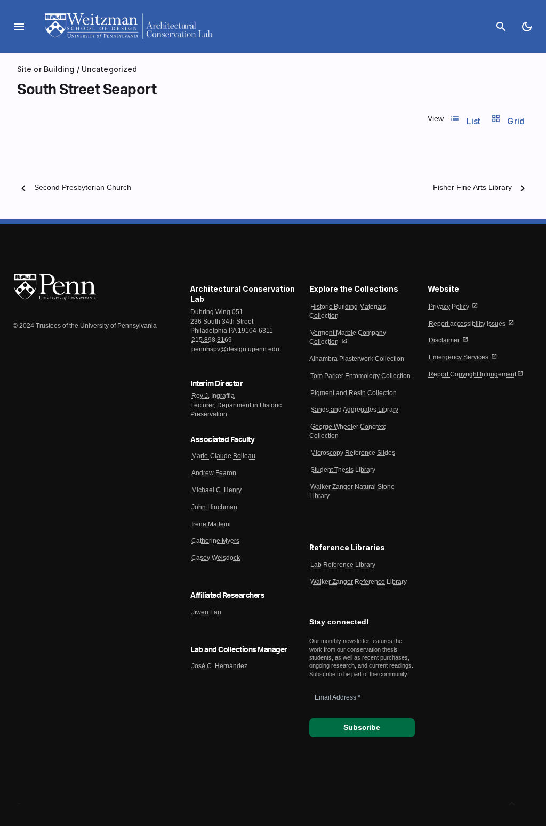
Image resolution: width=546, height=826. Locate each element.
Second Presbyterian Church (82, 187)
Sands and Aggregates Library (354, 409)
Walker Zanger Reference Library (358, 582)
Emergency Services (458, 357)
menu (19, 26)
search (501, 26)
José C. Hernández (219, 666)
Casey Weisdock (215, 558)
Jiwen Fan (206, 612)
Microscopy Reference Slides (352, 453)
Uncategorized (109, 69)
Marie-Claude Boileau (223, 456)
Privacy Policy (449, 306)
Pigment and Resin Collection (353, 393)
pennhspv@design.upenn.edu (235, 349)
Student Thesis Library (342, 470)
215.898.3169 (211, 339)
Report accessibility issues (467, 323)
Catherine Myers (215, 541)
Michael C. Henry (216, 490)
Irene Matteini (211, 524)
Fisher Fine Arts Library (472, 187)
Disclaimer (444, 340)
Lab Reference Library (342, 565)
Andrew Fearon (213, 473)
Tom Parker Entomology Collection (360, 376)
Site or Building (46, 69)
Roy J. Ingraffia (213, 395)
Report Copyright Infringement (472, 374)
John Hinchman (214, 507)
